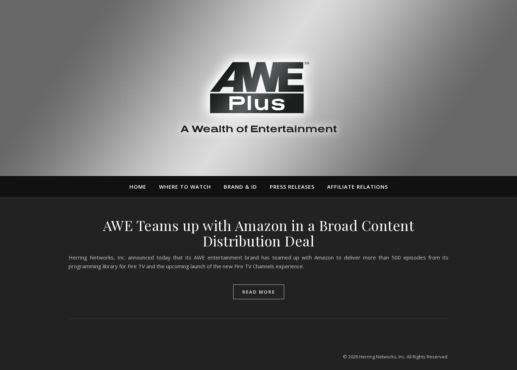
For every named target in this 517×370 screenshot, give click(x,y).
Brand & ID (240, 186)
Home (137, 186)
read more (258, 292)
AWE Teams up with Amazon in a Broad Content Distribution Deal (258, 233)
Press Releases (292, 186)
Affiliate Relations (357, 186)
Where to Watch (185, 186)
